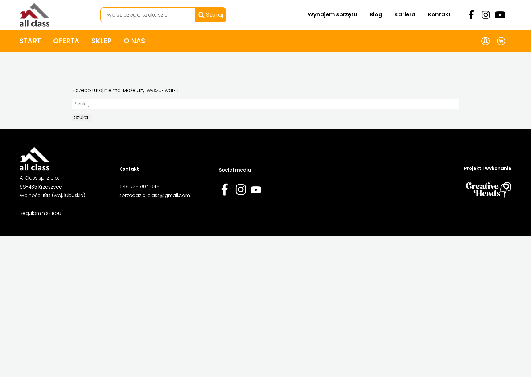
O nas (134, 41)
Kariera (405, 14)
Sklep (102, 41)
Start (30, 41)
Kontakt (439, 14)
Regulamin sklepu (40, 213)
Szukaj (214, 14)
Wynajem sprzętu (332, 14)
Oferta (66, 41)
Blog (376, 14)
